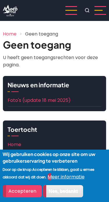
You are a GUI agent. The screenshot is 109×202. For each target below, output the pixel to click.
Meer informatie (66, 176)
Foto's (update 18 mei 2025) (39, 100)
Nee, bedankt (63, 191)
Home (10, 34)
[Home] (10, 10)
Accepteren (22, 191)
